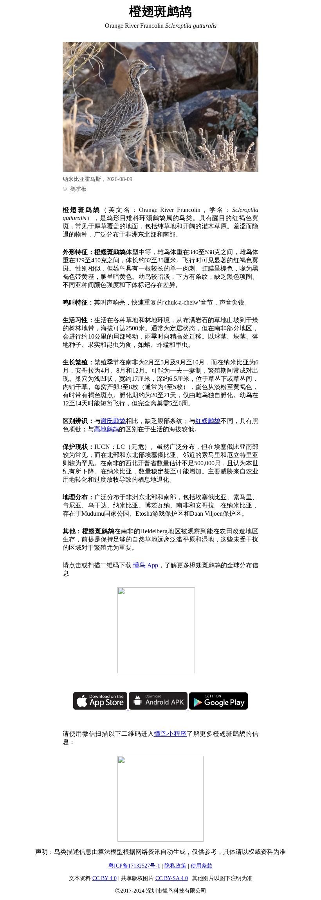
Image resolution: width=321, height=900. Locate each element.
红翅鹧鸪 (208, 421)
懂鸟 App (145, 565)
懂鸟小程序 (170, 733)
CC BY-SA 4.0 (171, 878)
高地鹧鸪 (106, 429)
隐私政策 (175, 866)
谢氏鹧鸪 (113, 421)
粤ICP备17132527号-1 (134, 866)
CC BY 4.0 (104, 878)
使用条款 (202, 866)
